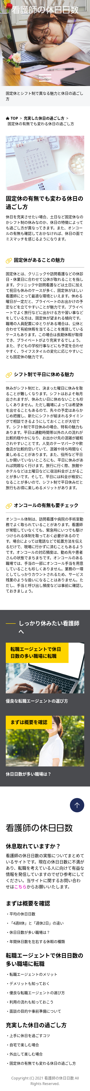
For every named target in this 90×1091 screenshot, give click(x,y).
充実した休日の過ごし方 (36, 1025)
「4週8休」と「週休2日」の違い (36, 923)
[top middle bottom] (45, 78)
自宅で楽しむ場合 (24, 1044)
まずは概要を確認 (28, 903)
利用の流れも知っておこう (31, 1002)
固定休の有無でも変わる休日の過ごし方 (42, 1063)
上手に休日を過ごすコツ (29, 1035)
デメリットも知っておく (29, 983)
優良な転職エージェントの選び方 (37, 701)
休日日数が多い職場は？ (28, 774)
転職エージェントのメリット (33, 974)
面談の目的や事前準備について (35, 1011)
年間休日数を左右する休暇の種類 (37, 941)
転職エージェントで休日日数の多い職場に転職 (44, 959)
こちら (20, 887)
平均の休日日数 (22, 914)
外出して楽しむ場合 (26, 1054)
